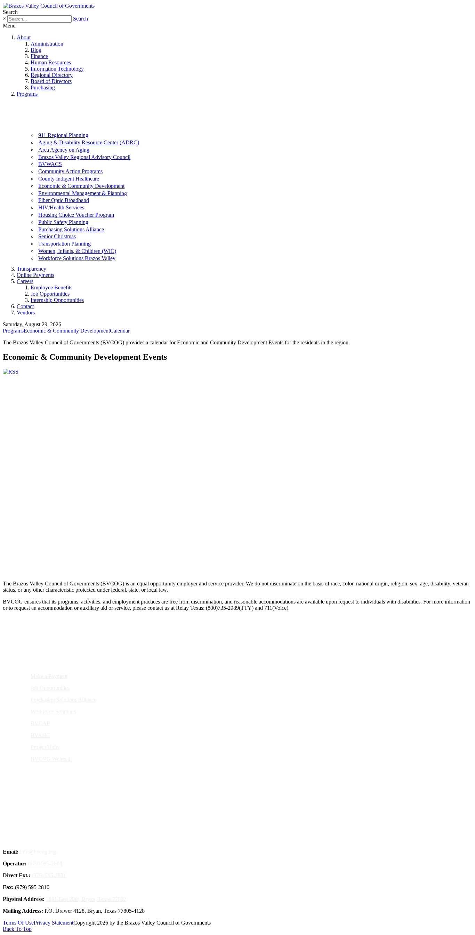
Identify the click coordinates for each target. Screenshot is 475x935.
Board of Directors (51, 81)
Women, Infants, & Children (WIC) (77, 251)
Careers (25, 281)
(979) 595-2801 (49, 875)
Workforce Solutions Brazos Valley (76, 258)
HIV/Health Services (61, 207)
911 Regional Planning (63, 135)
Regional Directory (52, 75)
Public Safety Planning (63, 222)
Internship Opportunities (57, 300)
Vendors (26, 312)
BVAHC (40, 735)
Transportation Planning (64, 244)
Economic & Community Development (81, 186)
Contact (25, 306)
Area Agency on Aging (63, 150)
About (24, 37)
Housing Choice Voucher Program (76, 215)
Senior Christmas (57, 236)
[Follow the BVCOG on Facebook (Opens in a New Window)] (225, 551)
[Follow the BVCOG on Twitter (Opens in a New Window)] (241, 551)
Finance (39, 56)
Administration (47, 44)
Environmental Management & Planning (82, 193)
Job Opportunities (50, 294)
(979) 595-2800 (45, 863)
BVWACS (50, 164)
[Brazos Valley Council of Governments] (49, 6)
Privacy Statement (53, 923)
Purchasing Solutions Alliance (71, 229)
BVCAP (40, 723)
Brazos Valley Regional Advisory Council (84, 157)
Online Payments (35, 275)
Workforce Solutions (53, 711)
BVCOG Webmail (51, 759)
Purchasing (43, 87)
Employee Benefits (51, 287)
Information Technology (57, 69)
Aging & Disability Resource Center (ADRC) (88, 142)
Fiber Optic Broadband (63, 200)
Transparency (31, 269)
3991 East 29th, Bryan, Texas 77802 (86, 899)
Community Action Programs (70, 171)
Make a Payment (49, 676)
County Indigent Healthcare (68, 179)
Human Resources (51, 62)
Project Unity (45, 747)
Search (80, 19)
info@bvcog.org (38, 852)
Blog (36, 50)
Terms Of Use (18, 923)
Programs (27, 94)
